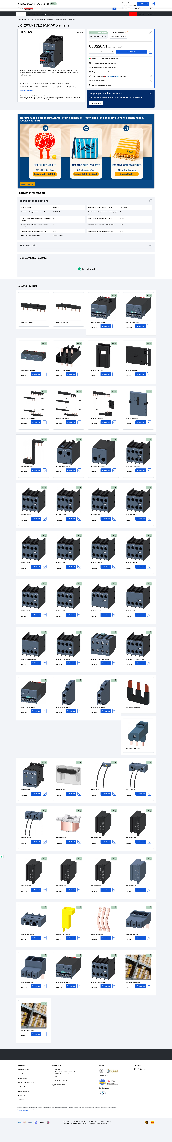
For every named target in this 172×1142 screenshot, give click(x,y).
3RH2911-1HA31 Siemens (63, 611)
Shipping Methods (23, 1069)
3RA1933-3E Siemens (62, 322)
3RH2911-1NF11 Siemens (63, 659)
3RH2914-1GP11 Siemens (28, 707)
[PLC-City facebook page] (138, 1069)
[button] (150, 35)
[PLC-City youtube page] (144, 1069)
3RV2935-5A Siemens (132, 934)
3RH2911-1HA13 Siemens (98, 563)
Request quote (96, 103)
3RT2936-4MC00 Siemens (63, 934)
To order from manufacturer (118, 36)
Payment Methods (23, 1091)
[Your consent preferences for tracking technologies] (1, 856)
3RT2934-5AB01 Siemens (63, 838)
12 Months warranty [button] (98, 80)
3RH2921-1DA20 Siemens (98, 707)
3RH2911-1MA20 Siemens (28, 659)
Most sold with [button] (28, 245)
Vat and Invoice (22, 1078)
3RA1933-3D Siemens (27, 322)
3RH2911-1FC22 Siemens (63, 514)
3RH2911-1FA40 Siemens (28, 514)
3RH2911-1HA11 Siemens (63, 563)
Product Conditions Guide (25, 1082)
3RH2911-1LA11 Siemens (98, 611)
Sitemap (90, 1121)
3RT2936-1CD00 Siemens (63, 886)
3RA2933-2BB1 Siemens (62, 418)
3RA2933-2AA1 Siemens (28, 418)
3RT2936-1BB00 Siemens (98, 838)
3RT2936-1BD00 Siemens (133, 838)
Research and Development (98, 1123)
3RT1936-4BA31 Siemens (133, 707)
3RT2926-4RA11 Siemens (133, 789)
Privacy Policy (66, 1121)
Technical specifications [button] (34, 200)
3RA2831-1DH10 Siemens (63, 982)
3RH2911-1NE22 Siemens (98, 982)
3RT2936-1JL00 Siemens (132, 886)
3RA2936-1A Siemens (27, 466)
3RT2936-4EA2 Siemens (27, 934)
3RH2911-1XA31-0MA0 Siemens (135, 659)
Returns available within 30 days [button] (102, 85)
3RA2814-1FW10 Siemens (133, 322)
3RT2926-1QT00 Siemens (98, 789)
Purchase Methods (23, 1087)
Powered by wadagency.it (23, 1110)
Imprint (85, 1123)
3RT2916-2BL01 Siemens (28, 789)
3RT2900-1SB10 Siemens (133, 982)
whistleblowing (76, 1123)
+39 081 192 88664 (61, 1080)
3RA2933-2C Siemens (97, 418)
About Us (20, 1074)
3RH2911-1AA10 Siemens (63, 466)
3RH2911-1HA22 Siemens (28, 611)
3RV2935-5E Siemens (27, 982)
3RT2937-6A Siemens (97, 934)
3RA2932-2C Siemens (97, 370)
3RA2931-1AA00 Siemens (63, 370)
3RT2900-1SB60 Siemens (28, 1030)
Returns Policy (21, 1095)
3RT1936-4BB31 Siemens (133, 748)
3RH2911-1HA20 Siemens (133, 563)
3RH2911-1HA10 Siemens (28, 563)
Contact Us (20, 1099)
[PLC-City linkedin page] (141, 1069)
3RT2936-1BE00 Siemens (28, 886)
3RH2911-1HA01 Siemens (98, 514)
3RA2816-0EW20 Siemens (28, 370)
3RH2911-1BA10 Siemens (98, 466)
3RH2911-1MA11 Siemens (133, 611)
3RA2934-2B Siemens (132, 418)
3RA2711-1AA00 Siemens (98, 322)
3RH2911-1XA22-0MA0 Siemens (100, 659)
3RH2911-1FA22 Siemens (133, 466)
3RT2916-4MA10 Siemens (63, 789)
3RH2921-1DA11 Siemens (63, 707)
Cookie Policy (99, 1121)
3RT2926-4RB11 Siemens (28, 838)
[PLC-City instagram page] (135, 1069)
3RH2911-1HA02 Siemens (133, 514)
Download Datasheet (26, 90)
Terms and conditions (79, 1121)
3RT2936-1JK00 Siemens (98, 886)
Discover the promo (27, 184)
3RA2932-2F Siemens (132, 370)
